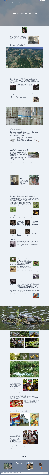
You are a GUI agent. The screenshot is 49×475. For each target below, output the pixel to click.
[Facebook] (4, 0)
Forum (31, 2)
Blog (19, 2)
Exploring (15, 2)
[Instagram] (5, 0)
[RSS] (41, 468)
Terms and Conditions (17, 470)
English (41, 0)
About (15, 466)
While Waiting (23, 2)
